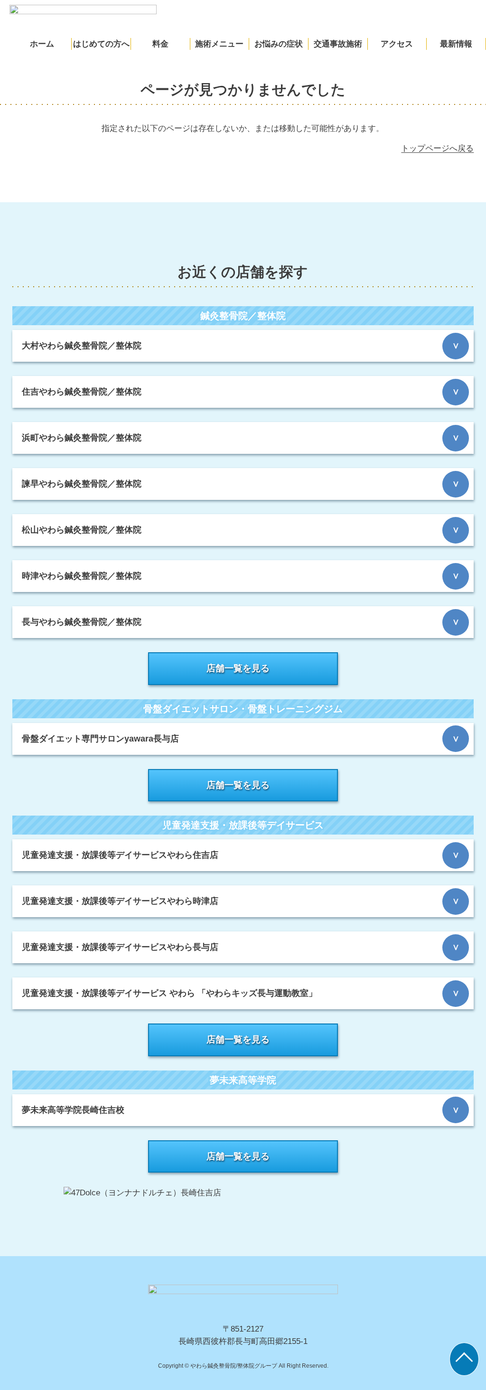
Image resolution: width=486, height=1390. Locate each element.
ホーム (42, 43)
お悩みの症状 (278, 43)
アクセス (397, 43)
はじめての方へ (101, 43)
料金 (160, 43)
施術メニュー (219, 43)
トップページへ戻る (437, 148)
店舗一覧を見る (238, 668)
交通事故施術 (338, 43)
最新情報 (456, 43)
